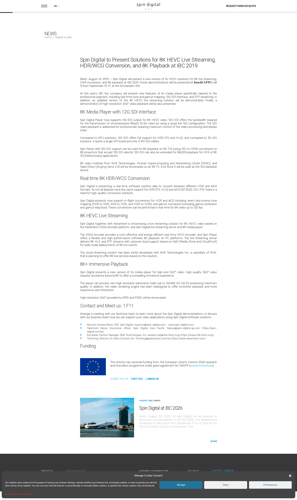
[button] (290, 475)
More (214, 441)
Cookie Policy (11, 494)
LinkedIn (229, 470)
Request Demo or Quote (241, 6)
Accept (181, 484)
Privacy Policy (26, 494)
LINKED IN (152, 378)
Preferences (270, 484)
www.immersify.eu (201, 365)
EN (55, 6)
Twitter (216, 470)
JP (58, 6)
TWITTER (136, 378)
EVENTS (48, 37)
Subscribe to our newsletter (153, 471)
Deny (225, 484)
